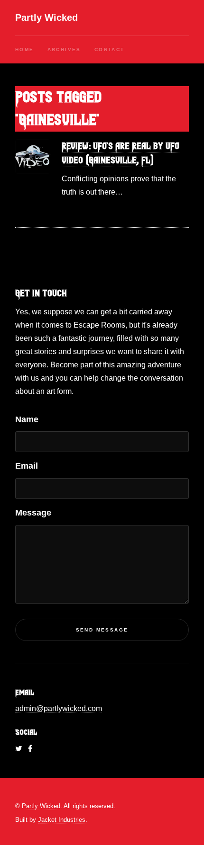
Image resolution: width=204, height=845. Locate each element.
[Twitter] (18, 749)
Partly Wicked (46, 17)
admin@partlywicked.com (58, 708)
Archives (64, 49)
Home (24, 49)
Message (33, 512)
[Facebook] (30, 749)
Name (26, 419)
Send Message (102, 629)
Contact (109, 49)
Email (26, 466)
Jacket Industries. (62, 819)
